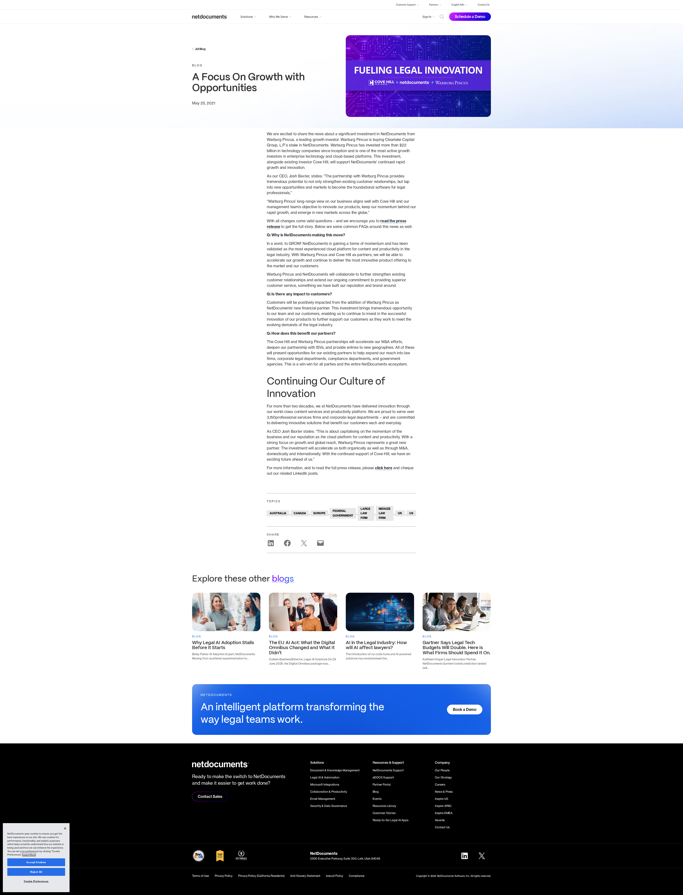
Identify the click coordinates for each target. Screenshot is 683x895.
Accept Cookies (36, 862)
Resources (311, 17)
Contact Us (483, 4)
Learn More (29, 854)
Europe (319, 513)
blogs (283, 579)
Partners (433, 4)
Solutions (246, 17)
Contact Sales (210, 796)
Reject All (36, 871)
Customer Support (406, 4)
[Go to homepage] (210, 16)
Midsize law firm (385, 513)
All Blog (200, 49)
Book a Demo (464, 709)
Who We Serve (278, 17)
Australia (278, 513)
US (411, 513)
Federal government (343, 513)
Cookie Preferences (36, 881)
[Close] (65, 828)
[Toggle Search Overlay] (442, 17)
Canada (300, 513)
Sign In (426, 17)
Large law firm (365, 513)
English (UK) (458, 4)
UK (400, 513)
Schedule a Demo (470, 16)
